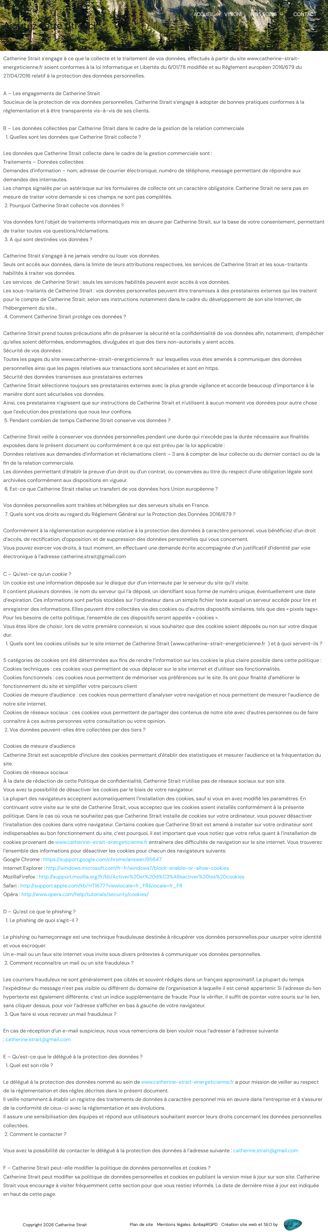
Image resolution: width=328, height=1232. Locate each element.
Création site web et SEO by (250, 1224)
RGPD (211, 1224)
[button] (280, 14)
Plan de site (141, 1224)
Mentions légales (174, 1224)
